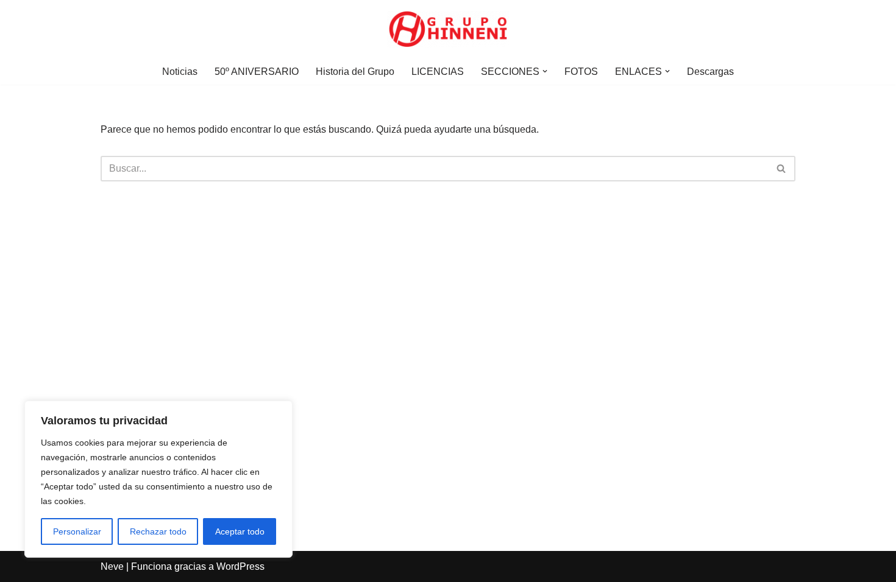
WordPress (240, 566)
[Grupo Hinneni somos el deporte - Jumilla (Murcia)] (448, 29)
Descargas (710, 71)
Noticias (179, 71)
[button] (544, 71)
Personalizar (77, 531)
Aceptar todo (240, 531)
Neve (112, 566)
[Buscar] (781, 168)
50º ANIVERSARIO (257, 71)
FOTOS (581, 71)
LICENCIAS (437, 71)
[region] (158, 479)
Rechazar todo (158, 531)
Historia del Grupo (355, 71)
